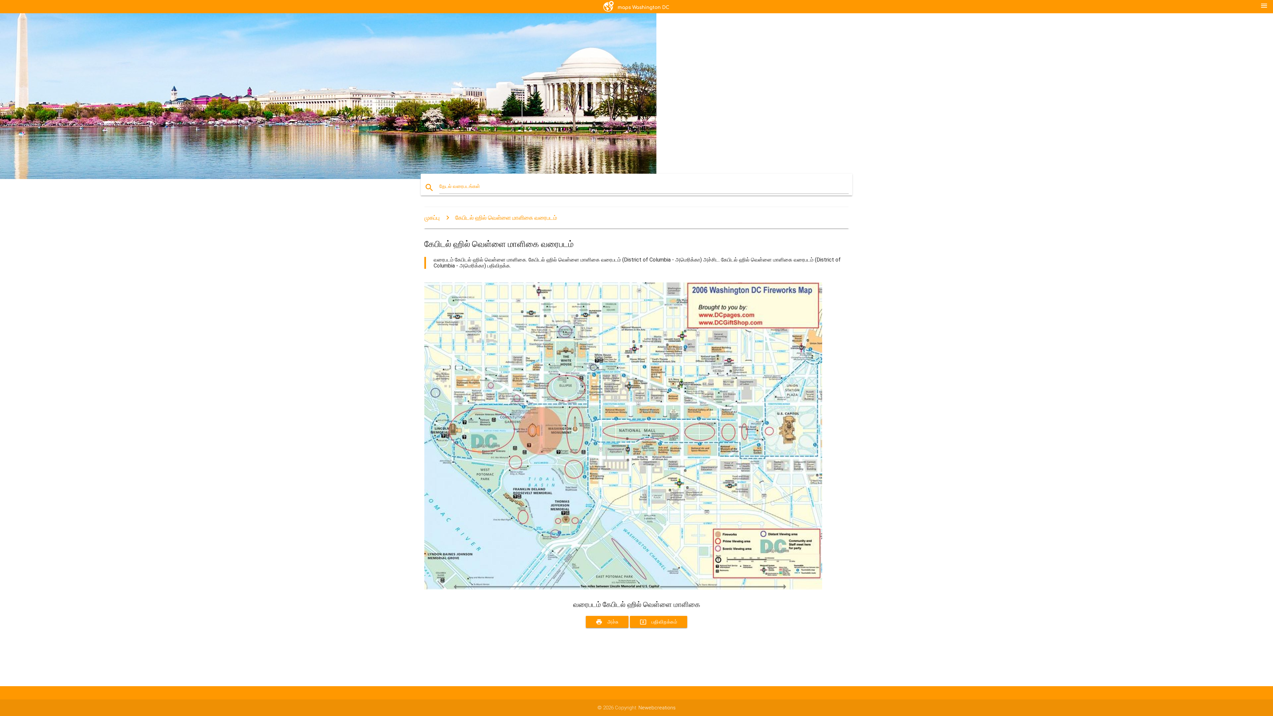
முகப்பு (432, 217)
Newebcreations (657, 708)
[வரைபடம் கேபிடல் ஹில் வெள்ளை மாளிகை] (623, 588)
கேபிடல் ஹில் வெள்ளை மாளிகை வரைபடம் (506, 217)
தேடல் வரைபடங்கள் (459, 186)
